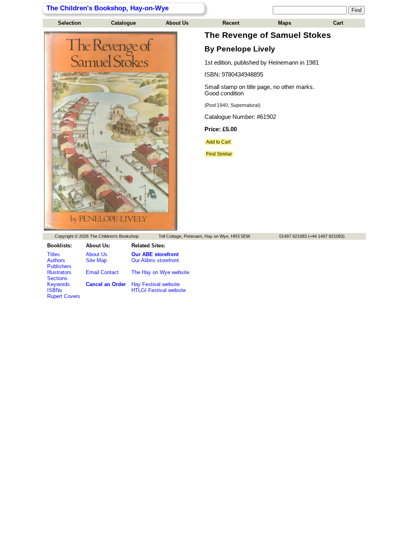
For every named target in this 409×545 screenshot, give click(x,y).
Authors (56, 260)
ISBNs (54, 290)
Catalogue (123, 23)
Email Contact (102, 272)
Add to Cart (218, 142)
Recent (230, 23)
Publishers (59, 266)
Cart (338, 23)
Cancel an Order (106, 284)
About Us (177, 23)
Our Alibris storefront (155, 260)
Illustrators (59, 272)
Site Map (96, 260)
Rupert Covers (63, 296)
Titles (53, 254)
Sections (57, 278)
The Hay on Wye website (160, 272)
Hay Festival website (155, 284)
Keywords (58, 284)
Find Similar (219, 154)
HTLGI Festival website (158, 290)
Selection (69, 23)
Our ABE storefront (155, 254)
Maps (284, 23)
